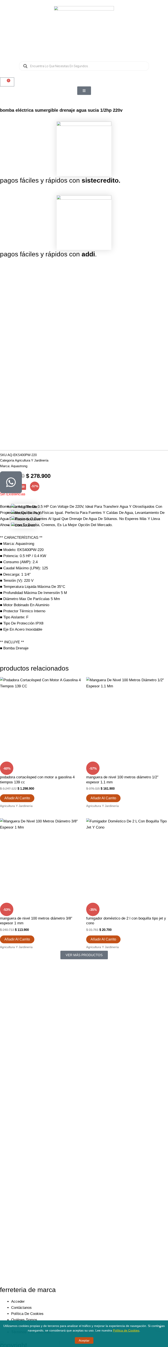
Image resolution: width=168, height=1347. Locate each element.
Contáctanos (21, 1308)
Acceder (18, 1301)
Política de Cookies (126, 1330)
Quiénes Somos (24, 1320)
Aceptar (84, 1340)
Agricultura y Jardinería (31, 460)
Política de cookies (27, 1314)
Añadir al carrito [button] (17, 798)
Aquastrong (19, 466)
